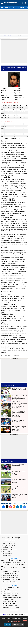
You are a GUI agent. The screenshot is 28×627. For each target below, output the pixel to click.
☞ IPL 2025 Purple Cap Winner (9, 549)
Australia (21, 7)
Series (16, 614)
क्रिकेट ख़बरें (8, 7)
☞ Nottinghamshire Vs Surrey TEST (10, 575)
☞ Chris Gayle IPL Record (8, 544)
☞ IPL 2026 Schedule (6, 553)
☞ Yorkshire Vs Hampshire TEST (9, 583)
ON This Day (22, 614)
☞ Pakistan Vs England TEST (8, 573)
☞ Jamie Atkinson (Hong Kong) (9, 595)
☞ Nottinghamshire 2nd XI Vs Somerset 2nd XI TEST (13, 568)
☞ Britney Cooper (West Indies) (9, 605)
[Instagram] (10, 506)
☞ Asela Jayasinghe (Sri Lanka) (9, 591)
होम (2, 7)
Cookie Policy (16, 621)
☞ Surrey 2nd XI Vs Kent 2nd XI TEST (11, 571)
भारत (14, 7)
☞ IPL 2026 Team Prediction (8, 540)
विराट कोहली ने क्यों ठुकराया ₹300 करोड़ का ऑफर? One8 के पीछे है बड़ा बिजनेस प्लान (19, 428)
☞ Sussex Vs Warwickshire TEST (10, 577)
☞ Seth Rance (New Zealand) (8, 603)
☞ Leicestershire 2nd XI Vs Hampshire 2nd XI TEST (12, 564)
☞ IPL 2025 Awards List (7, 547)
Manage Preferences (18, 624)
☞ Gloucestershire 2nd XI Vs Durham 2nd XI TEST (14, 562)
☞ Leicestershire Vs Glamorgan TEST (11, 579)
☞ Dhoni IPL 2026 (5, 551)
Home (4, 614)
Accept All (7, 624)
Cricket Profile (8, 36)
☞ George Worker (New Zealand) (9, 593)
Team (12, 614)
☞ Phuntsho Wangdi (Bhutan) (8, 601)
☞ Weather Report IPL (7, 555)
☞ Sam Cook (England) (7, 589)
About (8, 614)
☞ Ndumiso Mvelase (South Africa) (10, 607)
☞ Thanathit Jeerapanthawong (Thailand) (11, 597)
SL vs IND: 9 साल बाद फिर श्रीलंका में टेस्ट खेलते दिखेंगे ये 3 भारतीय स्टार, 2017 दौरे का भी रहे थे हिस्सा (19, 405)
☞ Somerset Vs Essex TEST (8, 581)
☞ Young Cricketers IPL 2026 (8, 546)
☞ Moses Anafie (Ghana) (7, 599)
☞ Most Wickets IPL (6, 542)
